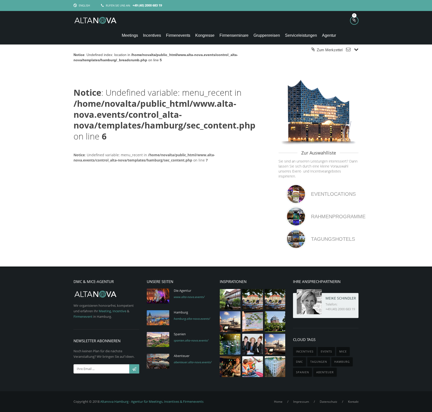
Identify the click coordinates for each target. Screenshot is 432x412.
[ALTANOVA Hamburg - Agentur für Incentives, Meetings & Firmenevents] (95, 20)
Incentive (119, 311)
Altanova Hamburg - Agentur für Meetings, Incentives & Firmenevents (152, 401)
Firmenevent (83, 316)
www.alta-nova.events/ (189, 297)
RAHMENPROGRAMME (338, 216)
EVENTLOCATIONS (333, 194)
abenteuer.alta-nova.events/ (193, 362)
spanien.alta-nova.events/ (191, 340)
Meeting (105, 311)
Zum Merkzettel (328, 50)
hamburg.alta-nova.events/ (192, 318)
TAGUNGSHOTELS (333, 239)
